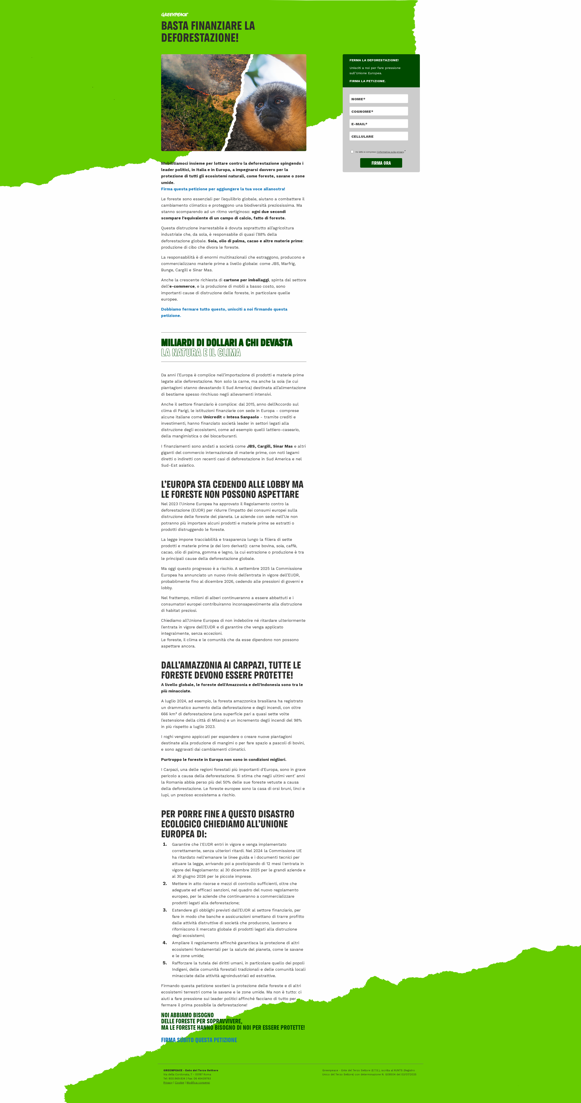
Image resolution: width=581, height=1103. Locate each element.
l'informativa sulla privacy (390, 152)
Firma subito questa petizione (199, 1040)
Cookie (179, 1082)
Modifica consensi (198, 1082)
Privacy (167, 1082)
